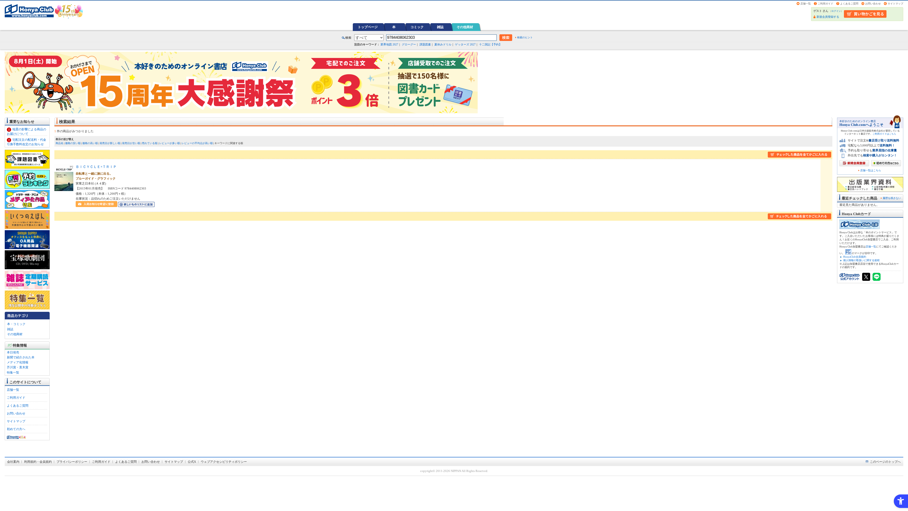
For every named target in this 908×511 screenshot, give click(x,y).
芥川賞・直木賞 (17, 367)
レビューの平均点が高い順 (197, 143)
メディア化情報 (17, 362)
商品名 (59, 143)
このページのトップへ (885, 461)
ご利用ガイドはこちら (884, 133)
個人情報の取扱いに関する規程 (861, 260)
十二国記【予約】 (490, 44)
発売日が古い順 (131, 143)
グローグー (409, 44)
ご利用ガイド (825, 3)
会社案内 (13, 461)
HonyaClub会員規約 (854, 256)
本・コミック (16, 324)
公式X (192, 461)
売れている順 (149, 143)
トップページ (368, 27)
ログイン (836, 11)
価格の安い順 (73, 143)
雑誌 (440, 27)
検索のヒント (525, 37)
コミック (417, 27)
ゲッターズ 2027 (465, 44)
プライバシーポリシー (72, 461)
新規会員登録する (827, 16)
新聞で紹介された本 (21, 357)
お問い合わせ (873, 3)
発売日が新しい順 (110, 143)
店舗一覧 (805, 3)
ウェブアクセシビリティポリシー (224, 461)
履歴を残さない (892, 198)
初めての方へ (16, 429)
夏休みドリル (442, 44)
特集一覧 (13, 372)
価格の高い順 (90, 143)
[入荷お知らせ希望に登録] (96, 204)
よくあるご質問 (849, 3)
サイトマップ (895, 3)
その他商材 (465, 27)
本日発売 (13, 352)
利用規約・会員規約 (38, 461)
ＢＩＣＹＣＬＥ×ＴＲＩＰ (96, 167)
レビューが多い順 (169, 143)
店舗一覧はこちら (870, 170)
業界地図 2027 (389, 44)
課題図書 (425, 44)
